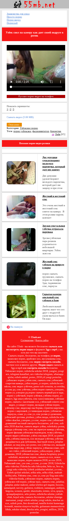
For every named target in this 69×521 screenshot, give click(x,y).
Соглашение (27, 340)
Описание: (14, 124)
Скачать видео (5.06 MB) (20, 117)
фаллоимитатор (40, 131)
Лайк (57, 134)
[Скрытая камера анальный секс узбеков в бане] (21, 306)
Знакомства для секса (18, 13)
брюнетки (55, 131)
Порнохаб (12, 23)
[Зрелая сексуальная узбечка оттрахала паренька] (21, 239)
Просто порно (14, 16)
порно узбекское (22, 131)
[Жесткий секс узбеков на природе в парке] (21, 273)
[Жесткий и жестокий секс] (21, 206)
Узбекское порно (29, 128)
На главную (16, 326)
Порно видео (14, 19)
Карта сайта (41, 340)
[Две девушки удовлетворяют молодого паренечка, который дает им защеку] (21, 172)
